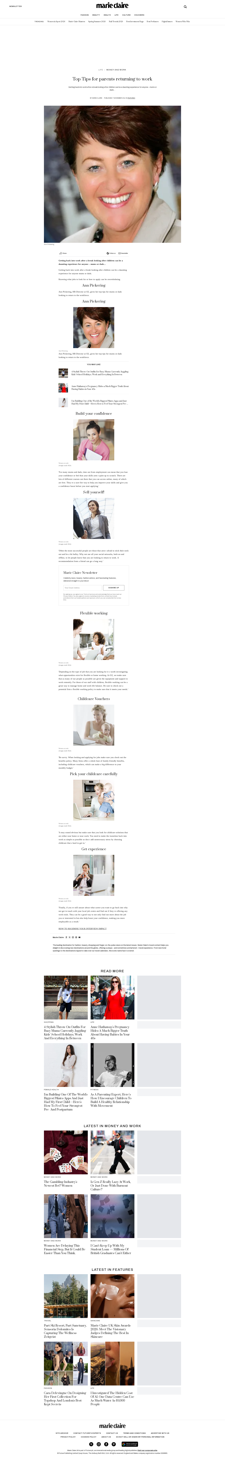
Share (65, 253)
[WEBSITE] (76, 937)
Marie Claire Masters (76, 22)
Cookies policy (88, 1437)
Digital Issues (167, 22)
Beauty (96, 15)
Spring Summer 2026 (97, 22)
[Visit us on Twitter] (91, 1444)
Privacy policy (68, 1437)
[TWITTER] (69, 937)
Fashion (85, 15)
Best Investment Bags (134, 22)
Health (107, 15)
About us (106, 1437)
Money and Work (116, 70)
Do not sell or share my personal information (140, 1437)
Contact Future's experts (87, 1433)
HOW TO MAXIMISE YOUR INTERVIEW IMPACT (83, 928)
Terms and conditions (134, 1433)
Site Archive (62, 1433)
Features (131, 98)
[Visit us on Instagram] (99, 1444)
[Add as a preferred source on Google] (144, 1444)
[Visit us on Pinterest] (114, 1444)
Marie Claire (97, 98)
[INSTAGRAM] (72, 937)
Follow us (112, 253)
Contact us (112, 1433)
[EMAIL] (79, 937)
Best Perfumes (152, 22)
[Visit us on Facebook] (106, 1444)
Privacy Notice (68, 596)
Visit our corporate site (147, 1450)
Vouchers (139, 15)
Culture (126, 15)
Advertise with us (160, 1433)
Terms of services (89, 594)
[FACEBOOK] (66, 937)
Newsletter (124, 253)
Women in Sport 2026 (56, 22)
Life (116, 15)
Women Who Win (183, 22)
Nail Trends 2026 (116, 22)
